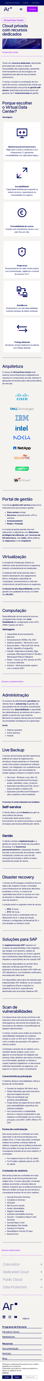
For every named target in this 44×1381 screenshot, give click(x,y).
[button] (21, 9)
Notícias (6, 1353)
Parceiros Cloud (10, 1331)
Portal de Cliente (35, 2)
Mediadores (8, 1336)
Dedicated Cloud (16, 1272)
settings (5, 1373)
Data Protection (15, 1287)
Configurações (30, 1377)
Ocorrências (25, 2)
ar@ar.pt (25, 1318)
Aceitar (7, 1377)
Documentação (10, 1348)
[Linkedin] (5, 1318)
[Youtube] (17, 1318)
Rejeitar (17, 1377)
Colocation (11, 1264)
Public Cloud (12, 1279)
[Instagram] (11, 1318)
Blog (4, 1358)
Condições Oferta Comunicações (12, 2)
